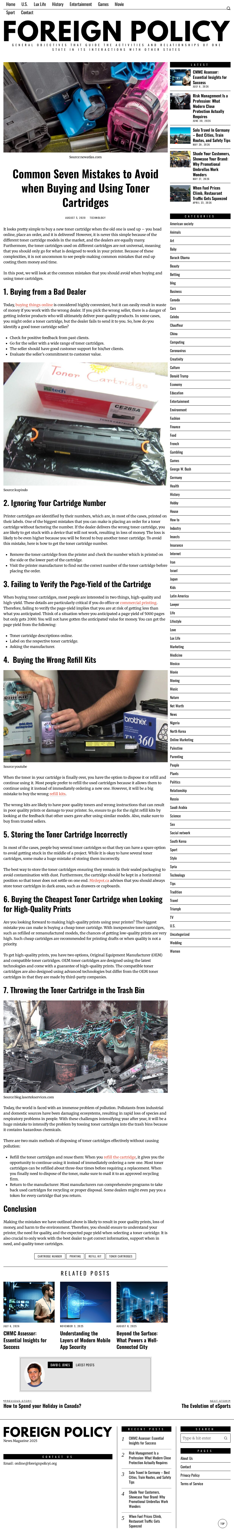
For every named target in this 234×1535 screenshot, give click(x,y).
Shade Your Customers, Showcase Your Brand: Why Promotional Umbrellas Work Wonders (211, 164)
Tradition (176, 892)
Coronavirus (178, 350)
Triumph (175, 909)
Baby (173, 249)
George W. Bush (180, 469)
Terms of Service (192, 1483)
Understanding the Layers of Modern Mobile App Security (85, 1340)
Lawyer (174, 604)
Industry (175, 528)
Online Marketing (181, 739)
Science (175, 815)
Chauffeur (176, 325)
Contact (186, 1466)
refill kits (58, 794)
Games (174, 460)
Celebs (174, 316)
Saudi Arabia (178, 807)
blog (173, 283)
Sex (172, 824)
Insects (175, 536)
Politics (175, 782)
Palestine (176, 748)
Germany (176, 477)
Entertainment (179, 401)
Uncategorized (179, 934)
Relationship (178, 790)
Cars (173, 308)
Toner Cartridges (121, 1256)
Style (173, 858)
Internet (175, 553)
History (175, 494)
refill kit (95, 1256)
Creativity (176, 359)
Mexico (175, 663)
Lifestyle (175, 621)
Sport (173, 849)
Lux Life (175, 638)
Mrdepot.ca (99, 880)
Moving (175, 680)
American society (181, 223)
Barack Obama (180, 257)
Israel (174, 570)
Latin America (179, 596)
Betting (175, 274)
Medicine (176, 655)
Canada (175, 299)
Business (176, 291)
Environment (178, 409)
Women (175, 951)
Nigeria (175, 722)
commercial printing (138, 602)
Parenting (176, 756)
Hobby (174, 502)
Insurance (176, 545)
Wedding (176, 942)
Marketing (177, 646)
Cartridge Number (50, 1256)
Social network (180, 832)
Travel (174, 900)
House (174, 511)
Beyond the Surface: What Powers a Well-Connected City (137, 1340)
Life (172, 612)
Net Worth (177, 706)
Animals (175, 232)
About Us (187, 1458)
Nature (174, 697)
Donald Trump (179, 376)
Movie (174, 672)
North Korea (178, 731)
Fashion (175, 418)
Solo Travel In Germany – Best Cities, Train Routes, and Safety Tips (211, 135)
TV (171, 917)
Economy (176, 384)
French (174, 443)
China (174, 333)
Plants (174, 773)
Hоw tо (174, 519)
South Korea (178, 841)
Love (173, 629)
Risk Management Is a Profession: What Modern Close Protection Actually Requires (210, 106)
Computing (177, 342)
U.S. (172, 925)
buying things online (34, 304)
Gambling (176, 452)
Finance (175, 426)
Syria (173, 866)
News (173, 714)
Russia (174, 799)
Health (174, 486)
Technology (98, 217)
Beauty (174, 266)
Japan (174, 579)
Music (174, 689)
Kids (173, 587)
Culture (175, 367)
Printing (75, 1256)
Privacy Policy (190, 1475)
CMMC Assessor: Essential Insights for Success (25, 1340)
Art (172, 240)
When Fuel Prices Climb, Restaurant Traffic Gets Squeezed (210, 193)
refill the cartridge (120, 1157)
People (174, 765)
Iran (172, 562)
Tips (173, 883)
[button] (226, 1438)
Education (176, 393)
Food (173, 435)
